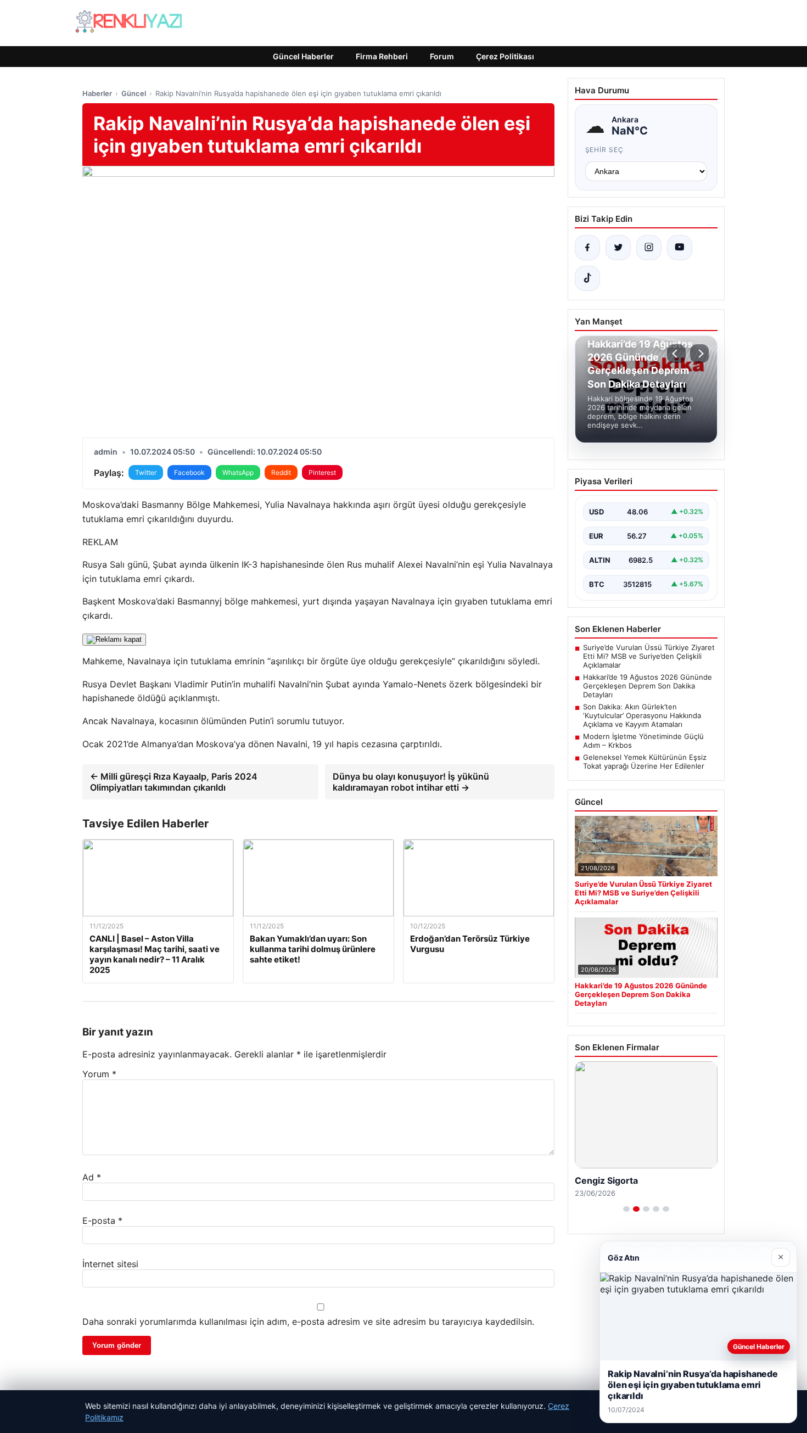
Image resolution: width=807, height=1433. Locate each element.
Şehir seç (604, 149)
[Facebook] (587, 247)
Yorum (99, 1073)
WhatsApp (238, 472)
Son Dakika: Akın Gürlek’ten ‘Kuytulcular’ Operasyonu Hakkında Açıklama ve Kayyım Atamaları (642, 715)
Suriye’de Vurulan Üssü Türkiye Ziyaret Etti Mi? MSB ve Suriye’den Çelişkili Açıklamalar (649, 656)
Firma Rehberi (382, 56)
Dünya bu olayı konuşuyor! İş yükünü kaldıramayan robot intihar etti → (411, 782)
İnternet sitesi (110, 1263)
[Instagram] (649, 247)
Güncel (133, 93)
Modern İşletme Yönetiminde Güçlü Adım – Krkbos (643, 740)
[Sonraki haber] (699, 353)
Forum (442, 56)
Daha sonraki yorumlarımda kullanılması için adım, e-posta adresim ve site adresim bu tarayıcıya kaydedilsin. (308, 1321)
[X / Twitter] (618, 247)
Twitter (145, 472)
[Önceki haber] (676, 353)
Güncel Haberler (303, 56)
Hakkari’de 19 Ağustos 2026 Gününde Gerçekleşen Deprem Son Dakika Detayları (647, 686)
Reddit (281, 472)
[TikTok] (587, 278)
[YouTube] (679, 247)
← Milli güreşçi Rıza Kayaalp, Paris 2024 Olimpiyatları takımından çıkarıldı (173, 782)
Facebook (189, 472)
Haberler (97, 93)
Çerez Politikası (505, 56)
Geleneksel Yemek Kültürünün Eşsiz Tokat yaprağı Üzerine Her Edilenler (645, 761)
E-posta (102, 1220)
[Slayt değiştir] (626, 1209)
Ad (91, 1177)
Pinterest (322, 472)
